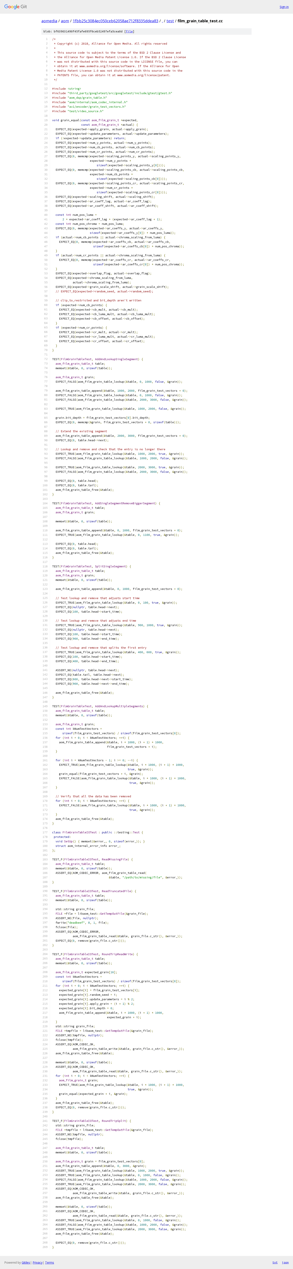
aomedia (49, 20)
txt (275, 1262)
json (285, 1262)
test (170, 20)
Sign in (284, 7)
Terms (49, 1262)
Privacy (37, 1262)
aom (65, 20)
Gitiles (26, 1262)
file (129, 31)
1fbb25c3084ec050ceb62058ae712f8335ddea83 (115, 20)
